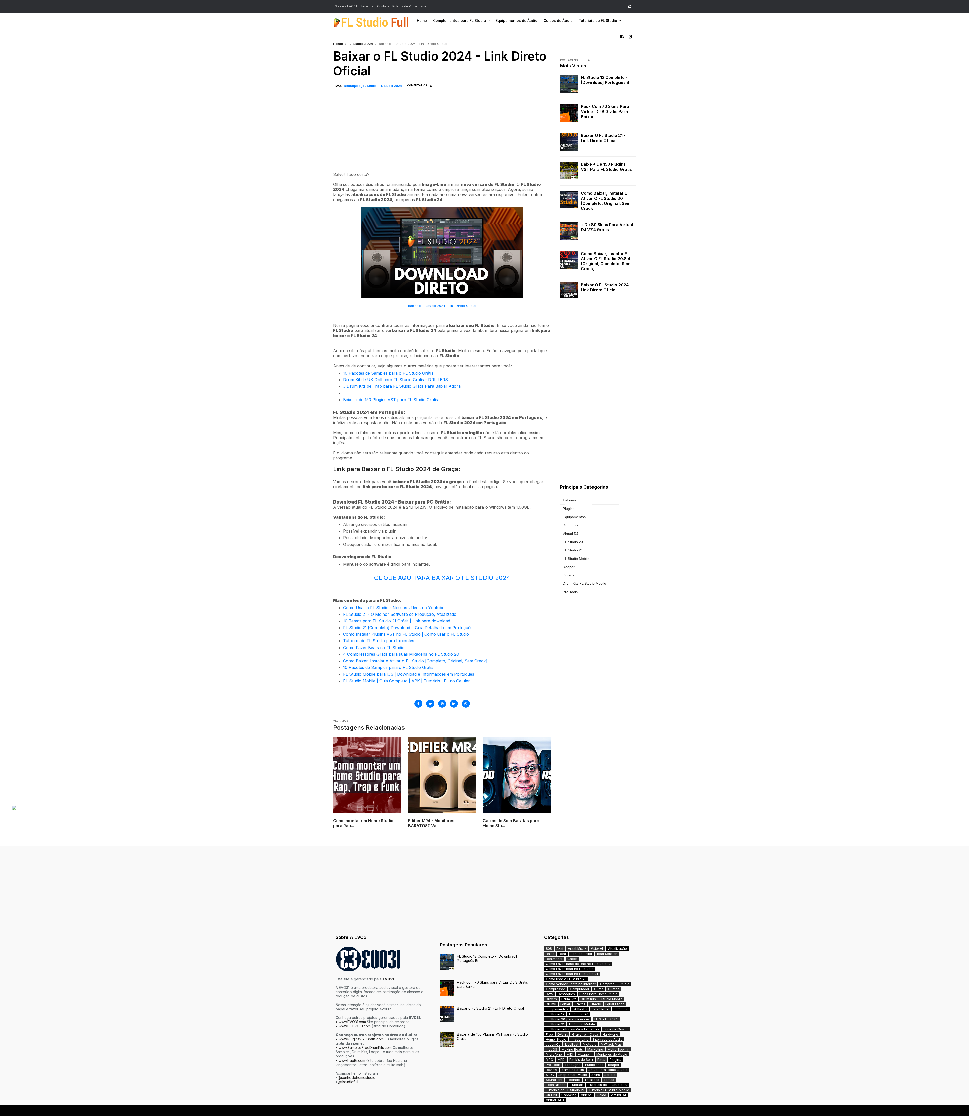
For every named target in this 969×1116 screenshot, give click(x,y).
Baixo (550, 954)
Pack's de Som (581, 1059)
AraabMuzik (577, 948)
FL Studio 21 (573, 550)
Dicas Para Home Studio (598, 994)
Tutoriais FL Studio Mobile (609, 1090)
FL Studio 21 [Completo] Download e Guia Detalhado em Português (407, 627)
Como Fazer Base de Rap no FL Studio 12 (578, 964)
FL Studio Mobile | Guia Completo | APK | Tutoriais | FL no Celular (406, 680)
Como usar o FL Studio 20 (566, 979)
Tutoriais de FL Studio (598, 20)
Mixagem (585, 1054)
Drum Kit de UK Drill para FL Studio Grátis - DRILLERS (395, 379)
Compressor (555, 989)
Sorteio (609, 1075)
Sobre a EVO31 (346, 6)
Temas (609, 1080)
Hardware (610, 1034)
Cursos (568, 575)
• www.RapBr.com (350, 1060)
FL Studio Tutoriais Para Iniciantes (572, 1029)
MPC (549, 1059)
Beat (562, 954)
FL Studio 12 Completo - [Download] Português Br (606, 80)
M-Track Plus (611, 1044)
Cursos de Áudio (558, 20)
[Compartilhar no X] (430, 704)
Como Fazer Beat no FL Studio (570, 969)
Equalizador (614, 1004)
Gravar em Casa (585, 1034)
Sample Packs (573, 1070)
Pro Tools (570, 592)
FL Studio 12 (555, 1014)
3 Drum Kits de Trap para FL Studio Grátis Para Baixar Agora (402, 386)
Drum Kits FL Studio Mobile (584, 583)
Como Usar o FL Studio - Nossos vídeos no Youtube (393, 607)
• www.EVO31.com (351, 1022)
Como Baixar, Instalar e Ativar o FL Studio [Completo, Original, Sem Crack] (415, 660)
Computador (579, 989)
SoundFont (554, 1080)
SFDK (550, 1075)
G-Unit (562, 1034)
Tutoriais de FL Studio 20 (607, 1085)
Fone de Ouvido (616, 1029)
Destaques (352, 86)
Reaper (569, 567)
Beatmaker (554, 959)
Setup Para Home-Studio (607, 1070)
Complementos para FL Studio (459, 20)
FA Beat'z (580, 1009)
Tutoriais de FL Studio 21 (565, 1090)
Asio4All (597, 948)
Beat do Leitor (582, 954)
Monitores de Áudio (611, 1054)
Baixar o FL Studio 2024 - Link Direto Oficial (442, 306)
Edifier (565, 1004)
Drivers (551, 999)
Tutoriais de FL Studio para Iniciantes (378, 640)
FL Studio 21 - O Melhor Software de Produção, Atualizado (399, 614)
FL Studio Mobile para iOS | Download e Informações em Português (408, 674)
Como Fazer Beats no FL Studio (374, 647)
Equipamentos (574, 517)
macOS (551, 1049)
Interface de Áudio (608, 1039)
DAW (549, 994)
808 (549, 948)
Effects (595, 1004)
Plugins (568, 509)
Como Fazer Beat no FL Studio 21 (572, 974)
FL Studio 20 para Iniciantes (568, 1019)
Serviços (366, 6)
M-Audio (589, 1044)
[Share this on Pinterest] (442, 704)
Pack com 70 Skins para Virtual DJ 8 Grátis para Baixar (605, 111)
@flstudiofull (348, 1082)
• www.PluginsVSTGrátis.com (360, 1039)
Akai (559, 948)
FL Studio (370, 86)
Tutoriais (569, 500)
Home (422, 20)
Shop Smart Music (572, 1075)
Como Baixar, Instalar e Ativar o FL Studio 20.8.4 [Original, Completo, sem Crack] (605, 261)
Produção (573, 1065)
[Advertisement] (442, 135)
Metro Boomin (618, 1049)
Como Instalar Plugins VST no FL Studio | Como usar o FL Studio (406, 634)
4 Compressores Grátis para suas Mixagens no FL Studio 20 (401, 654)
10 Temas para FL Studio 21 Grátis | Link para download (396, 620)
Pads (601, 1059)
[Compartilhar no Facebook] (418, 704)
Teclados (591, 1080)
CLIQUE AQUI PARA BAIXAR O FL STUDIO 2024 (442, 577)
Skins (595, 1075)
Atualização (617, 948)
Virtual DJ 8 (555, 1100)
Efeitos (580, 1004)
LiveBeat (571, 1044)
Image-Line (579, 1039)
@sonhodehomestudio (356, 1077)
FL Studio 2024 (360, 44)
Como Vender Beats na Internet (571, 984)
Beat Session (607, 954)
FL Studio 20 (573, 542)
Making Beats (572, 1049)
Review (551, 1070)
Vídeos (586, 1095)
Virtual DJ (570, 534)
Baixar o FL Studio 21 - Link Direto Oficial (603, 138)
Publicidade (594, 1065)
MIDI (570, 1054)
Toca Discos (556, 1085)
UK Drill (551, 1095)
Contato (383, 6)
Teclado (573, 1080)
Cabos (572, 959)
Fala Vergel (600, 1009)
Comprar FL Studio (614, 984)
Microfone (554, 1054)
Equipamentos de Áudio (516, 20)
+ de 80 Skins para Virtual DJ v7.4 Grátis (607, 227)
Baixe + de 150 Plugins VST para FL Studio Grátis (390, 399)
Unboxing (568, 1095)
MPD (561, 1059)
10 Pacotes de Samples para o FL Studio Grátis (388, 373)
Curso (599, 989)
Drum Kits (570, 525)
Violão (601, 1095)
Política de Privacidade (409, 6)
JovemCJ (553, 1044)
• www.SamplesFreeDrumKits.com (364, 1047)
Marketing (595, 1049)
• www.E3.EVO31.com (353, 1026)
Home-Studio (556, 1039)
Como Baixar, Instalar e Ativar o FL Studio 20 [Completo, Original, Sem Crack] (605, 201)
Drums (551, 1004)
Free (549, 1034)
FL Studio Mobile (576, 558)
